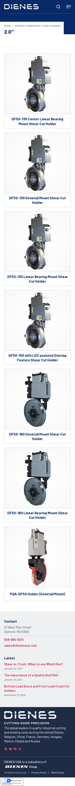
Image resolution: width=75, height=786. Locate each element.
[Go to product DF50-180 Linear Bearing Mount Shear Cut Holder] (37, 485)
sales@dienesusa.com (20, 645)
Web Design (57, 772)
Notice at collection (6, 784)
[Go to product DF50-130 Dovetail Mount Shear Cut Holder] (37, 170)
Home (7, 25)
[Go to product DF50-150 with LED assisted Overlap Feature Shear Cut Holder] (37, 327)
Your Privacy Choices (16, 780)
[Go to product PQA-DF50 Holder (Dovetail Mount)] (37, 564)
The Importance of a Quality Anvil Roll (31, 675)
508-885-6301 (14, 639)
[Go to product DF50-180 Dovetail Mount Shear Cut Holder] (37, 406)
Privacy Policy (38, 772)
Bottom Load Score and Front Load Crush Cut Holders (37, 688)
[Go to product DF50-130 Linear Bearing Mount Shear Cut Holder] (37, 249)
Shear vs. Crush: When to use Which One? (33, 664)
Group (33, 766)
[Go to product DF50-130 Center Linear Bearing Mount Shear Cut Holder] (37, 91)
